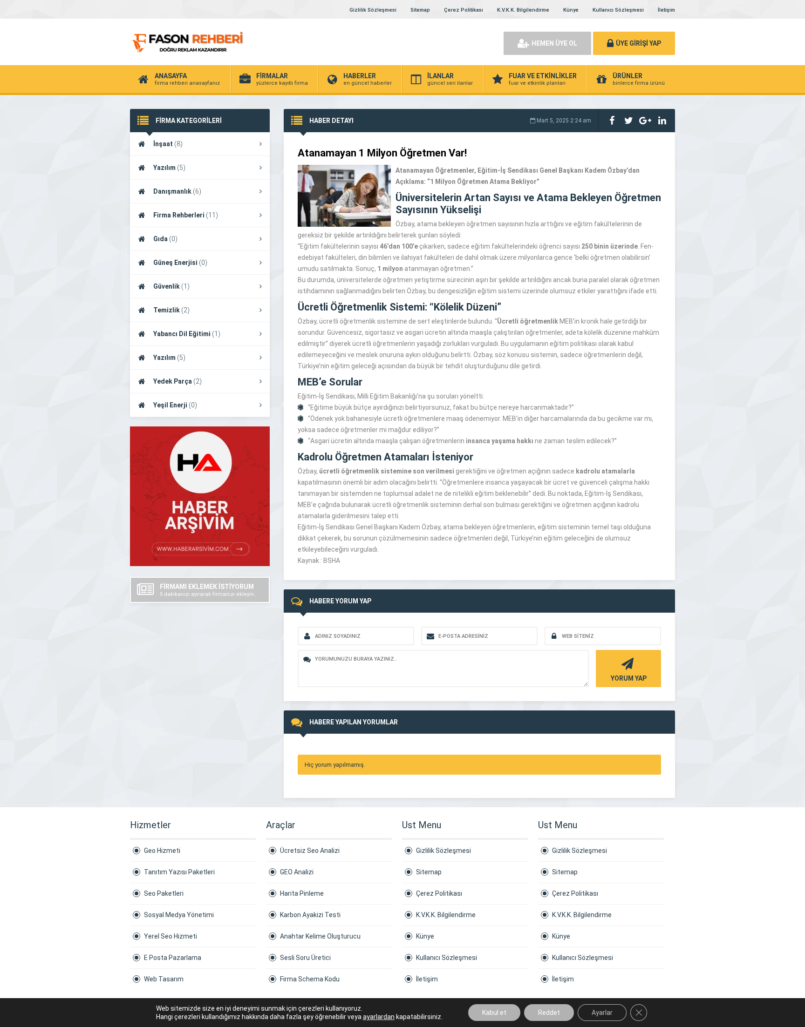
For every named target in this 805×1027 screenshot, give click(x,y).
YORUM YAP (629, 678)
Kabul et (494, 1012)
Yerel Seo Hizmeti (170, 936)
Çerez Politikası (463, 10)
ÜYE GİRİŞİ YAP (638, 43)
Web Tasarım (164, 979)
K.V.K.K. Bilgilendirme (523, 10)
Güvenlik (171, 286)
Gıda (165, 239)
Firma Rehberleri (185, 215)
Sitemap (420, 10)
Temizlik (171, 310)
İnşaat (168, 144)
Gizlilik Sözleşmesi (372, 10)
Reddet (549, 1012)
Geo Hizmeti (162, 850)
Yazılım (169, 167)
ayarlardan (379, 1016)
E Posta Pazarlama (172, 957)
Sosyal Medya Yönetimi (179, 915)
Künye (571, 10)
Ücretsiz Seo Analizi (310, 850)
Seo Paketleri (164, 893)
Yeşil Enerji (175, 405)
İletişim (666, 10)
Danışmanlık (177, 191)
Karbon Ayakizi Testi (310, 915)
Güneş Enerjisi (180, 262)
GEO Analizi (297, 872)
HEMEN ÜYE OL (554, 43)
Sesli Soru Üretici (305, 957)
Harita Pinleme (302, 893)
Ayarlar (602, 1012)
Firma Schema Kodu (310, 979)
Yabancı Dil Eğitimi (186, 334)
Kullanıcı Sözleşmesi (618, 10)
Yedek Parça (177, 381)
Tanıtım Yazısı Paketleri (179, 872)
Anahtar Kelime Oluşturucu (320, 936)
